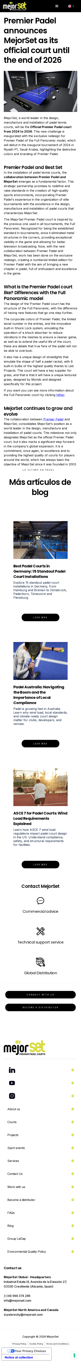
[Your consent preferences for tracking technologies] (74, 1355)
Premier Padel (53, 419)
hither (60, 395)
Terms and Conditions (57, 1343)
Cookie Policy (36, 1343)
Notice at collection (19, 1357)
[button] (57, 6)
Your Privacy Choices (30, 1351)
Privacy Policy (19, 1343)
